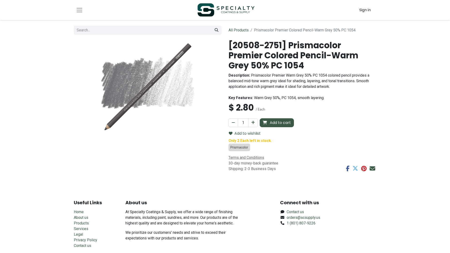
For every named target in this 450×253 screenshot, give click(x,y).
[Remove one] (233, 122)
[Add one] (253, 122)
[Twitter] (355, 168)
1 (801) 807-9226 (301, 223)
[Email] (372, 168)
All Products (239, 30)
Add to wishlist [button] (247, 133)
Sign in (365, 10)
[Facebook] (347, 168)
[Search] (216, 30)
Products (81, 223)
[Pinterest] (364, 168)
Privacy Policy (85, 240)
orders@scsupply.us (303, 217)
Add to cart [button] (280, 122)
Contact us (82, 245)
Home (79, 212)
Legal (78, 234)
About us (81, 217)
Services (81, 229)
